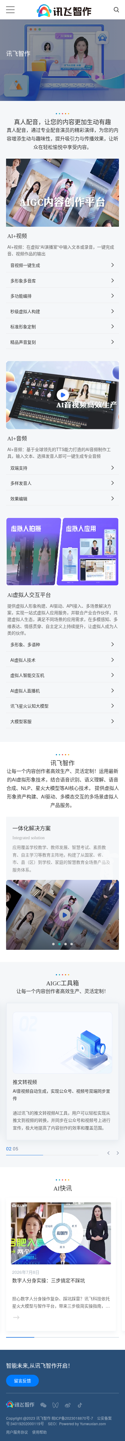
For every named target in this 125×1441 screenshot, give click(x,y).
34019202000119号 (27, 1423)
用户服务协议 (17, 1432)
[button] (108, 1152)
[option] (62, 60)
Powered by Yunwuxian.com (82, 1423)
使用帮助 (39, 1432)
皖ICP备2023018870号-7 (72, 1418)
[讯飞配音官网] (64, 10)
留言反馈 (22, 1380)
